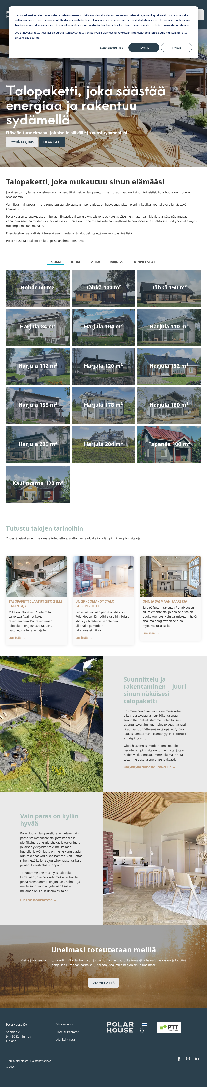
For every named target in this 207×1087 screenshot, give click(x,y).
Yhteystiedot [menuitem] (64, 1024)
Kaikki (55, 262)
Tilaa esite (52, 142)
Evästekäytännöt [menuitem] (40, 1061)
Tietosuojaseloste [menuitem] (17, 1061)
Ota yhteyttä (103, 983)
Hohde (75, 262)
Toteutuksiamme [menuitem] (67, 1032)
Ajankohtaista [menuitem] (65, 1039)
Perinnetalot (143, 262)
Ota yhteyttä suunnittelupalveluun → (150, 767)
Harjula (115, 262)
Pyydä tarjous (22, 142)
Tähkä (94, 262)
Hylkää (176, 47)
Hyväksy (144, 47)
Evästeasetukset (111, 47)
